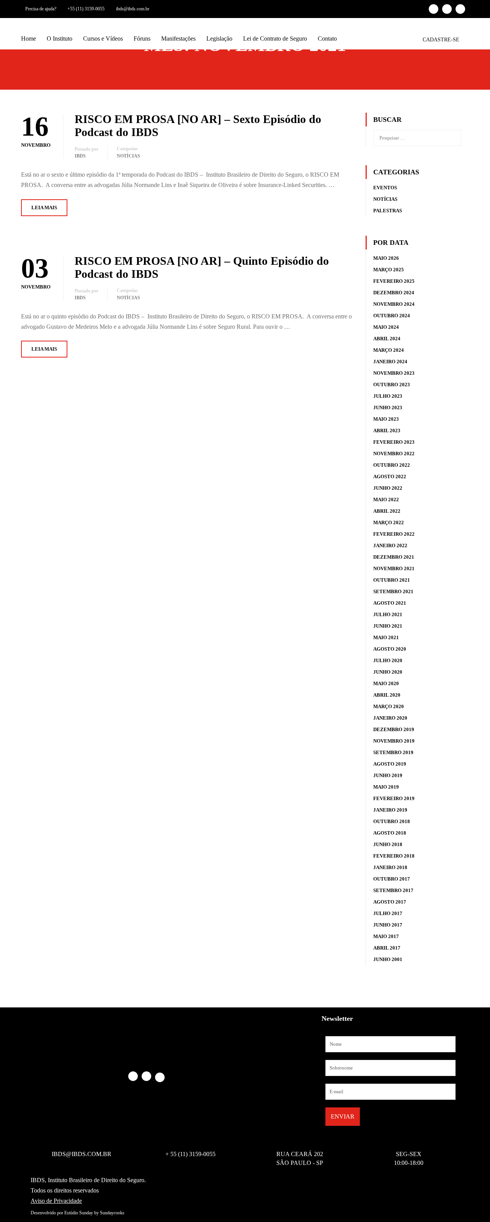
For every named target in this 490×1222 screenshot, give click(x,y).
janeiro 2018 (390, 867)
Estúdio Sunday (78, 1212)
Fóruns (142, 38)
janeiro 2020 (390, 718)
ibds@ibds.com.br (132, 8)
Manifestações (178, 38)
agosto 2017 (389, 902)
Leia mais (44, 207)
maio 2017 (386, 936)
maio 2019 (386, 787)
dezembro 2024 (393, 292)
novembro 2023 (394, 373)
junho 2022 (387, 488)
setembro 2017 (393, 890)
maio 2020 (386, 683)
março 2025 (388, 269)
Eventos (385, 187)
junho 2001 (387, 959)
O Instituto (59, 38)
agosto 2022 (389, 476)
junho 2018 (387, 844)
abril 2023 (386, 430)
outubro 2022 (391, 465)
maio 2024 (386, 327)
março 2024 (388, 350)
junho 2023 (387, 407)
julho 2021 (387, 614)
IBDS (80, 156)
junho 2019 (387, 775)
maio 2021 (386, 637)
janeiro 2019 (390, 810)
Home (28, 38)
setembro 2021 (393, 591)
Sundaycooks (112, 1212)
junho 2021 (387, 626)
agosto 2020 (389, 649)
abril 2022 (386, 511)
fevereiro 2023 (394, 442)
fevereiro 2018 (394, 856)
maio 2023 (386, 419)
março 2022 (388, 522)
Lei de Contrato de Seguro (275, 38)
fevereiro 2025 (394, 281)
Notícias (128, 156)
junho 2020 (387, 672)
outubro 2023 (391, 384)
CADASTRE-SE (441, 40)
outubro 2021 (391, 580)
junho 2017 (387, 925)
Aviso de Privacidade (56, 1200)
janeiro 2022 (390, 545)
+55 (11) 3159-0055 (86, 8)
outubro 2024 (391, 315)
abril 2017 (386, 948)
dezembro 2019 (393, 729)
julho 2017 (387, 913)
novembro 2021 (394, 568)
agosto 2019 (389, 764)
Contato (327, 38)
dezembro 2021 (393, 557)
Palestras (387, 210)
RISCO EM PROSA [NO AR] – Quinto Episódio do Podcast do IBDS (202, 267)
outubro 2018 (391, 821)
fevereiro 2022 (394, 534)
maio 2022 (386, 499)
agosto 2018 (389, 833)
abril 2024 (386, 338)
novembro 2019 (394, 741)
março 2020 (388, 706)
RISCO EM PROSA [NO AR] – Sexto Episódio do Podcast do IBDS (198, 125)
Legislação (219, 38)
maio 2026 (386, 258)
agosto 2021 (389, 603)
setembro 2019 (393, 752)
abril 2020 (386, 695)
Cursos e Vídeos (103, 38)
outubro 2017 (391, 879)
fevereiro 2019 (394, 798)
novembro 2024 (394, 304)
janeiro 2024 (390, 361)
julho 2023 (387, 396)
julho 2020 (387, 660)
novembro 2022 (394, 453)
